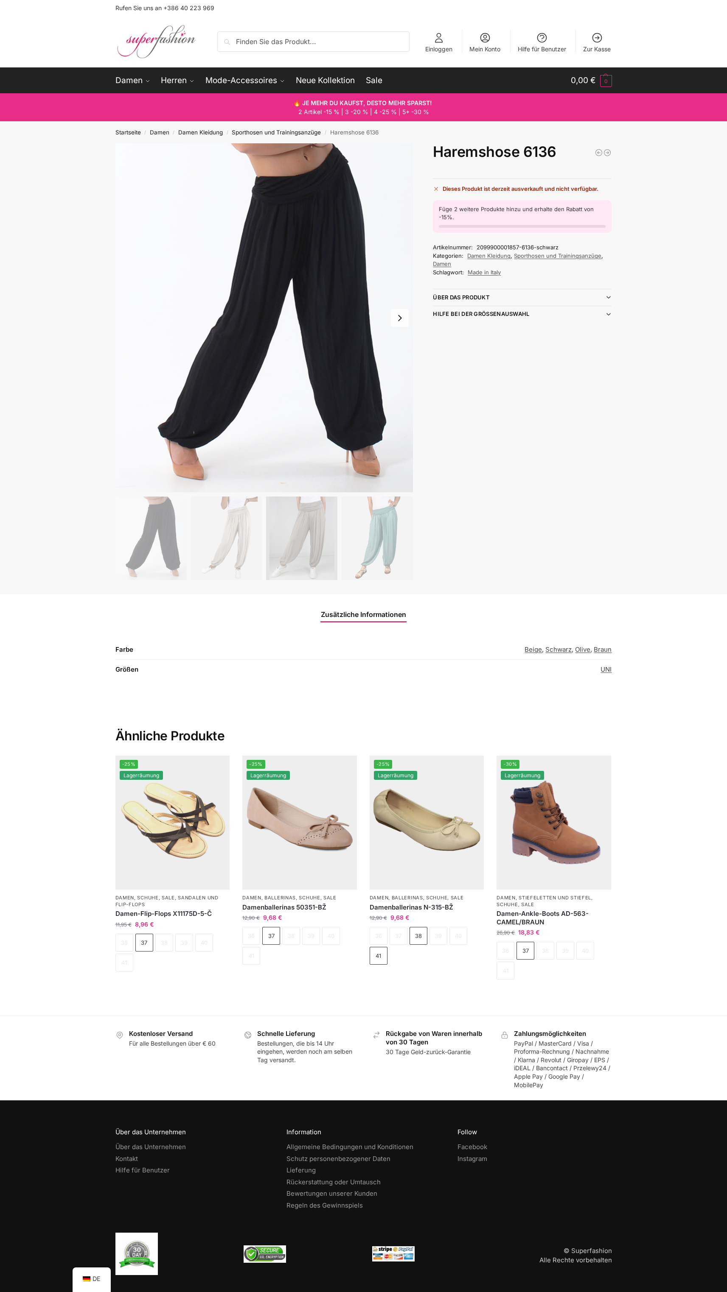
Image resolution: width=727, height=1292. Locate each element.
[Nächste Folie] (400, 318)
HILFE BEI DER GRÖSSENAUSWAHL (481, 313)
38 (418, 935)
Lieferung (301, 1170)
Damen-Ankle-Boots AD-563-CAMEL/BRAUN (543, 918)
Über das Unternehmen (150, 1147)
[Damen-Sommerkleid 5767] (607, 152)
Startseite (128, 132)
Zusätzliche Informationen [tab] (363, 614)
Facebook (472, 1147)
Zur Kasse (597, 49)
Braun (603, 649)
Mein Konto (484, 49)
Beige (533, 649)
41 (378, 955)
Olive (582, 649)
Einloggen (438, 49)
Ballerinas (280, 898)
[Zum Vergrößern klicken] (264, 317)
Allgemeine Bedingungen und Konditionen (349, 1147)
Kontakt (126, 1159)
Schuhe (147, 898)
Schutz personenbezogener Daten (338, 1159)
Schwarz (558, 649)
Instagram (472, 1159)
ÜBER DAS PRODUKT (461, 297)
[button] (591, 80)
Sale (168, 898)
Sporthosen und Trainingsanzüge (276, 132)
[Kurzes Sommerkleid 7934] (599, 152)
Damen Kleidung (200, 132)
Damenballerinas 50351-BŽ (284, 907)
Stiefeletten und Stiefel (555, 898)
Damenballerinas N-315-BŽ (411, 907)
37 (144, 942)
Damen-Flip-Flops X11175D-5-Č (163, 914)
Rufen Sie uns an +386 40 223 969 (164, 7)
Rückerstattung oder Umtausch (333, 1182)
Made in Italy (484, 272)
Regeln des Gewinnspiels (324, 1205)
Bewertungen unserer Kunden (331, 1193)
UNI (606, 669)
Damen (159, 132)
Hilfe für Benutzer (542, 49)
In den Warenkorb (172, 986)
